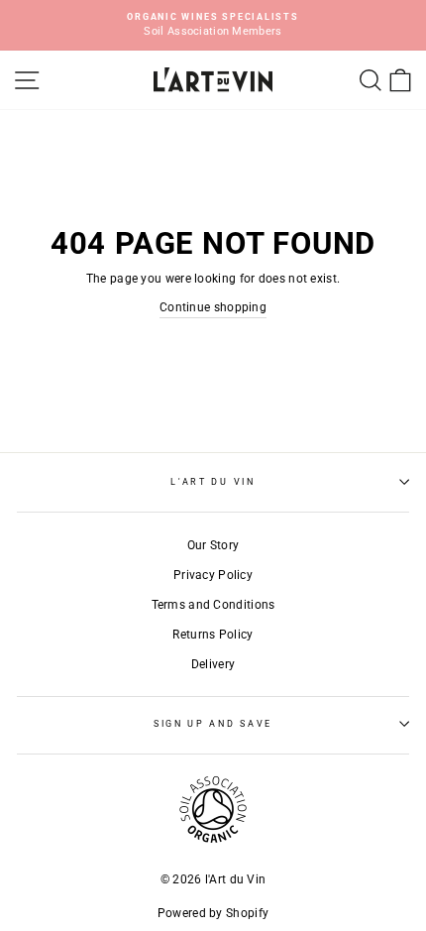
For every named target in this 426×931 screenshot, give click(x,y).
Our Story (213, 545)
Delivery (213, 664)
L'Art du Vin (212, 482)
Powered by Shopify (213, 913)
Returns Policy (212, 634)
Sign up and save (213, 724)
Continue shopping (213, 307)
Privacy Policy (213, 575)
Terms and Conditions (213, 605)
